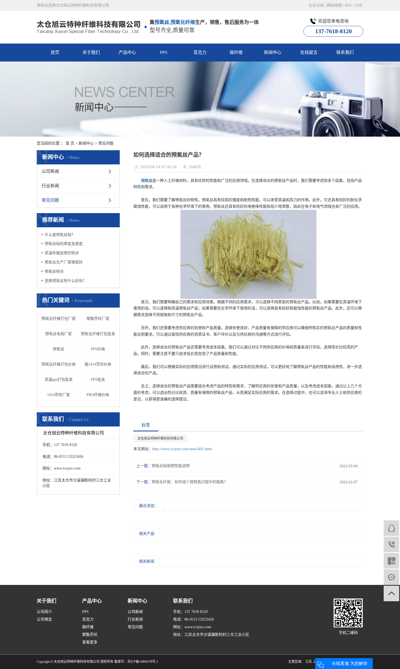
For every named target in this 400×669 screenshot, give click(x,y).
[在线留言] (391, 577)
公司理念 (44, 619)
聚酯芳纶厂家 (98, 319)
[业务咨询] (391, 528)
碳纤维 (236, 52)
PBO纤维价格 (98, 395)
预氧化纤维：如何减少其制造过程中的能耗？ (190, 482)
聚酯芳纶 (89, 635)
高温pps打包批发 (59, 380)
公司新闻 (50, 171)
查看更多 (89, 642)
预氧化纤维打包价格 (58, 364)
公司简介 (44, 612)
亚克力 (200, 52)
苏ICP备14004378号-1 (142, 662)
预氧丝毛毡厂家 (58, 334)
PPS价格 (98, 349)
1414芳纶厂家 (58, 395)
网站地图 (334, 5)
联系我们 (345, 52)
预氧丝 (58, 349)
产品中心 (127, 52)
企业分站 (316, 5)
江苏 (308, 662)
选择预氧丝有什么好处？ (66, 281)
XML (359, 5)
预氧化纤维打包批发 (98, 334)
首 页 (70, 143)
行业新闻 (50, 185)
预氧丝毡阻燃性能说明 (171, 466)
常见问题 (105, 143)
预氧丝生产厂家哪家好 (64, 262)
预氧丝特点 (54, 271)
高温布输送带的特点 (62, 253)
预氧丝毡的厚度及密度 (64, 244)
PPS (163, 52)
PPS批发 (98, 380)
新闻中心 (272, 52)
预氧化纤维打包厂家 (58, 319)
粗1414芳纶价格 (98, 364)
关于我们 (91, 52)
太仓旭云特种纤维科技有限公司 (160, 438)
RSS (348, 5)
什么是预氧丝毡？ (60, 235)
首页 (55, 52)
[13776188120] (391, 544)
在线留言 (309, 52)
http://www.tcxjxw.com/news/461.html (182, 449)
